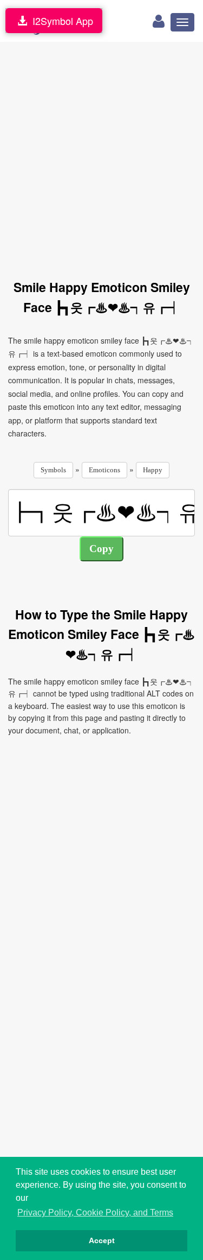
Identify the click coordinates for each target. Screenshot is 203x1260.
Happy (152, 470)
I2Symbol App (60, 21)
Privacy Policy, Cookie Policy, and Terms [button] (95, 1212)
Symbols (53, 470)
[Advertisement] (101, 154)
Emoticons (104, 470)
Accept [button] (102, 1240)
